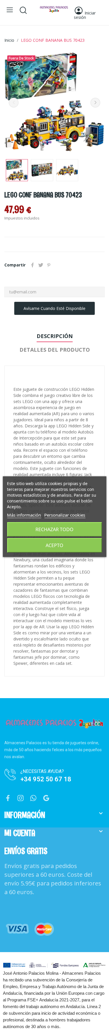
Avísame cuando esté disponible (54, 308)
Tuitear (41, 265)
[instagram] (20, 798)
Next (95, 103)
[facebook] (7, 798)
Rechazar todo (54, 529)
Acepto (54, 545)
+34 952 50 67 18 (45, 779)
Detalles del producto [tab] (54, 349)
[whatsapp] (33, 798)
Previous (14, 103)
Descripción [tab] (55, 336)
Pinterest (49, 265)
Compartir (32, 265)
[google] (46, 798)
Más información (24, 515)
